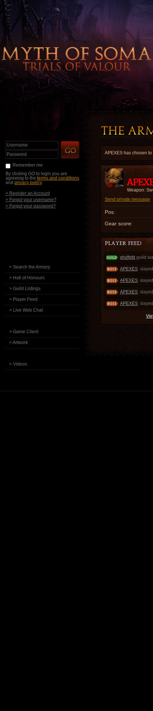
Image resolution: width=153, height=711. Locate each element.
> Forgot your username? (31, 199)
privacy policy (28, 182)
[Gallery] (50, 353)
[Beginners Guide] (50, 245)
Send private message (127, 199)
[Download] (48, 321)
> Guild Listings (24, 288)
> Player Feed (23, 299)
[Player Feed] (124, 244)
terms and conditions (58, 178)
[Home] (50, 224)
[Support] (50, 375)
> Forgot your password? (31, 205)
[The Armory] (50, 256)
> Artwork (18, 342)
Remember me (28, 165)
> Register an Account (28, 193)
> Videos (18, 364)
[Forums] (50, 234)
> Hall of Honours (27, 277)
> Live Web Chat (26, 310)
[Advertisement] (76, 481)
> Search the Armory (29, 267)
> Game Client (23, 331)
